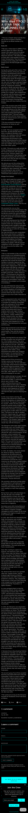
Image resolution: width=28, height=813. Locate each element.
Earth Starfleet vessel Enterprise (11, 184)
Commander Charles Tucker (9, 203)
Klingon (23, 195)
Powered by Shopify (14, 811)
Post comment (7, 760)
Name (3, 728)
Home (3, 15)
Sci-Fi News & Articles (11, 15)
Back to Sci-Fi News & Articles (15, 780)
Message (4, 743)
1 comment (4, 17)
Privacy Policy (10, 766)
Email (3, 736)
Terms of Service (20, 766)
